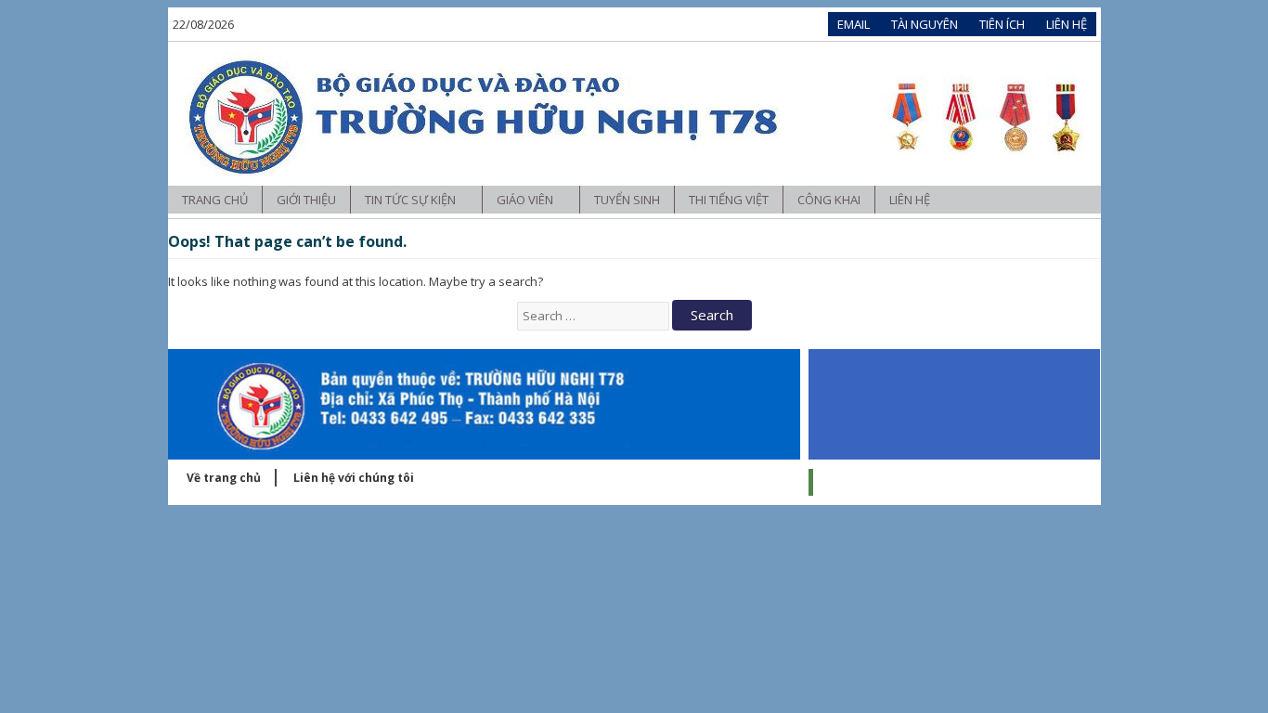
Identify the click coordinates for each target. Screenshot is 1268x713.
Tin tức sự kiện (412, 199)
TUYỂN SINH (627, 199)
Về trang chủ (224, 478)
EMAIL (853, 24)
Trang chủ (215, 199)
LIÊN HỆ (1066, 24)
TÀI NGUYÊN (924, 24)
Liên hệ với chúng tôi (353, 478)
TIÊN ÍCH (1002, 24)
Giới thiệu (306, 199)
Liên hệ (909, 199)
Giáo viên (526, 199)
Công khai (828, 199)
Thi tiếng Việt (729, 199)
